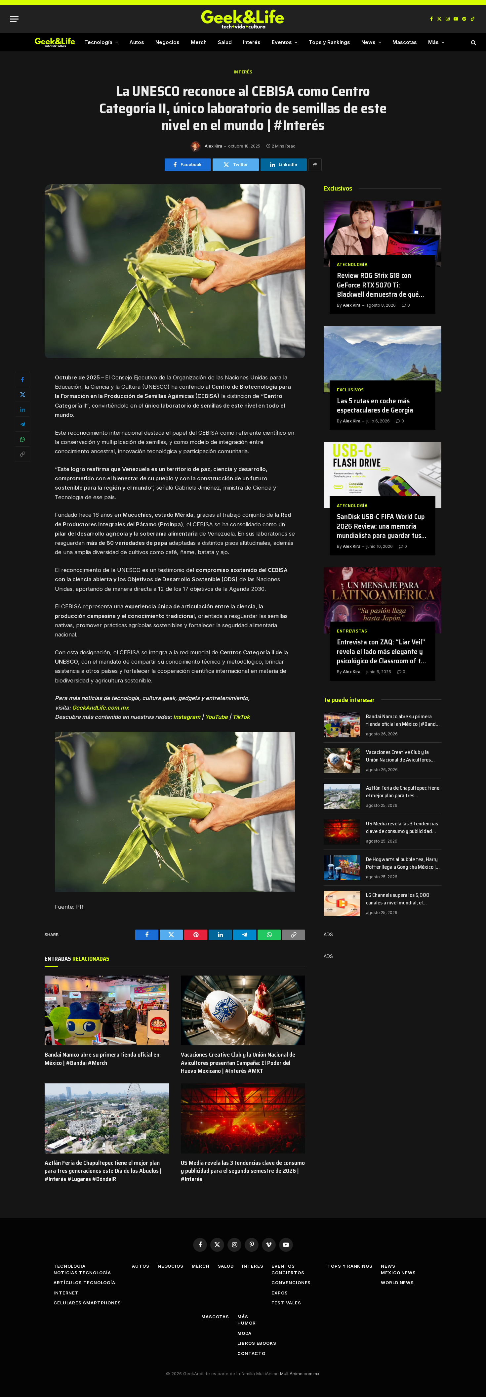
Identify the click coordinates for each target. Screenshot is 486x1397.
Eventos (282, 42)
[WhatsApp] (22, 439)
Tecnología (98, 42)
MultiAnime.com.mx (299, 1373)
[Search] (473, 42)
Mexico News (398, 1272)
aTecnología (352, 264)
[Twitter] (22, 394)
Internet (66, 1292)
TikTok (241, 717)
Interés (252, 42)
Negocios (167, 42)
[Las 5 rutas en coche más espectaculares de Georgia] (382, 359)
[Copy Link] (22, 453)
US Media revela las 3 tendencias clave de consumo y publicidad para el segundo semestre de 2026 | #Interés (243, 1171)
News (368, 42)
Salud (225, 42)
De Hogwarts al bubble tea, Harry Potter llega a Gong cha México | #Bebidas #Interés (402, 863)
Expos (279, 1292)
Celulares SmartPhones (87, 1302)
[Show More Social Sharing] (315, 164)
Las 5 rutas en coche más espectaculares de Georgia (375, 405)
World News (397, 1282)
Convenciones (291, 1282)
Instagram (186, 717)
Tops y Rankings (329, 42)
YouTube (216, 717)
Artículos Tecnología (84, 1282)
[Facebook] (22, 379)
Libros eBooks (256, 1343)
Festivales (286, 1302)
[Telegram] (22, 424)
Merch (199, 42)
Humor (246, 1323)
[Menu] (14, 19)
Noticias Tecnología (82, 1272)
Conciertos (287, 1272)
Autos (136, 42)
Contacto (251, 1353)
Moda (244, 1333)
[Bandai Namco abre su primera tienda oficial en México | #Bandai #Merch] (107, 1011)
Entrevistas (352, 631)
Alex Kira (213, 146)
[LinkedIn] (22, 409)
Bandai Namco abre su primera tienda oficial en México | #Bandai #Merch (102, 1059)
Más (433, 42)
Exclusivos (350, 389)
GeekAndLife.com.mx (100, 707)
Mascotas (404, 42)
